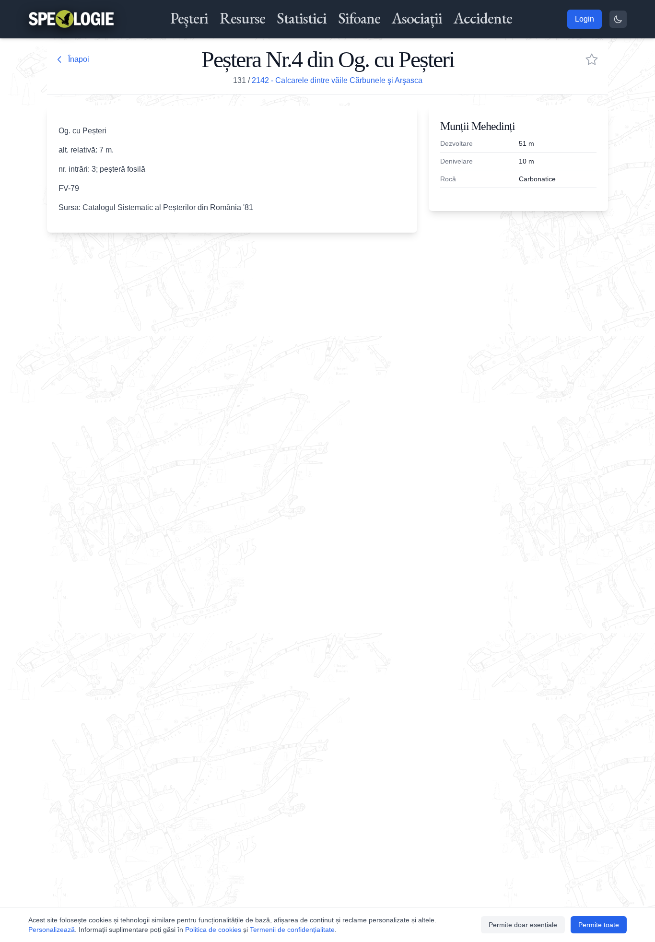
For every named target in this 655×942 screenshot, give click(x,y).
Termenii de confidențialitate (292, 929)
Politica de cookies (213, 929)
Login (584, 19)
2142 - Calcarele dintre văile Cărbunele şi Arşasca (337, 80)
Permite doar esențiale (523, 925)
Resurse (242, 18)
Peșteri (189, 18)
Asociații (417, 18)
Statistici (302, 18)
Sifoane (359, 18)
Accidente (483, 18)
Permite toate (598, 925)
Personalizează (51, 929)
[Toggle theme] (618, 19)
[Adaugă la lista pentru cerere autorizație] (591, 59)
